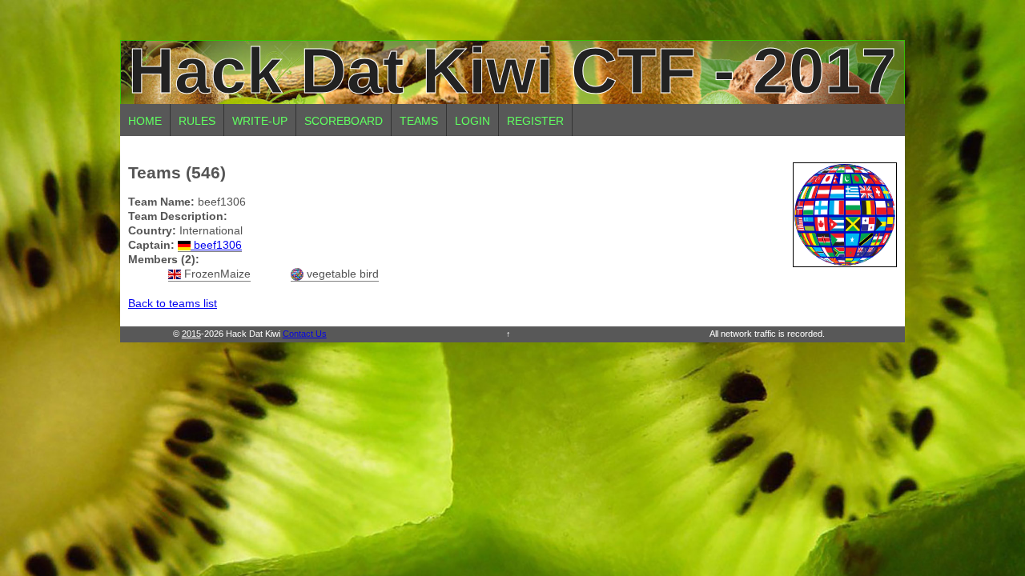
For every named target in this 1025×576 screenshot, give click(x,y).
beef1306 (216, 244)
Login (472, 120)
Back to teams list (172, 303)
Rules (197, 120)
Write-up (259, 120)
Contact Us (305, 333)
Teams (419, 120)
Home (145, 120)
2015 (191, 333)
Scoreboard (343, 120)
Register (535, 120)
